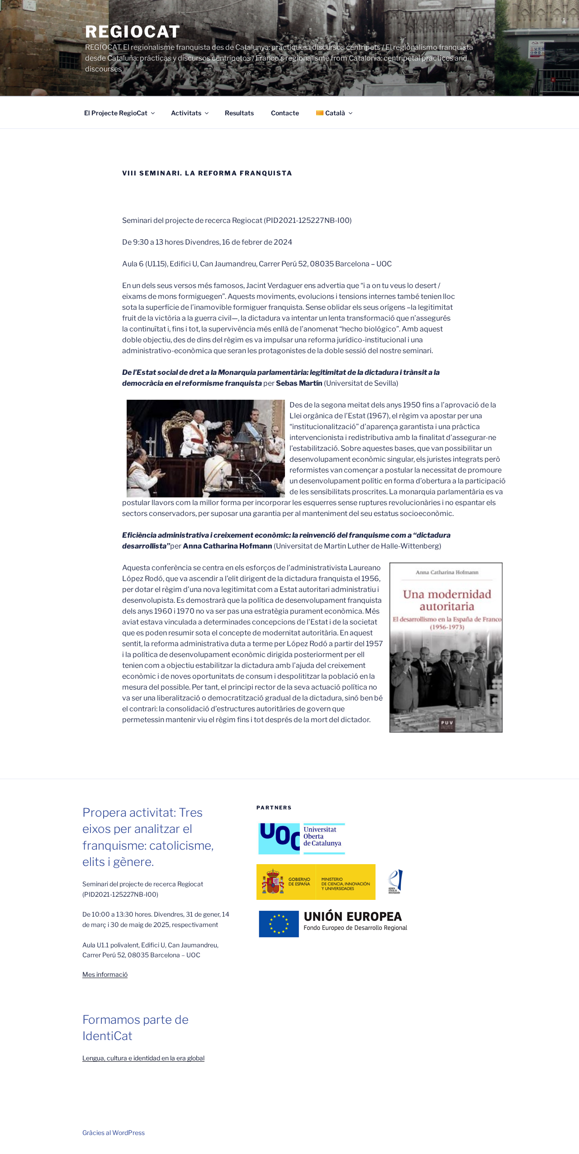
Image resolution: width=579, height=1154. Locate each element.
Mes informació (105, 974)
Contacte (285, 113)
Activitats (186, 113)
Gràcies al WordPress (113, 1132)
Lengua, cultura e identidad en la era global (143, 1058)
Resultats (239, 113)
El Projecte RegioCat (115, 113)
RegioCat (133, 32)
